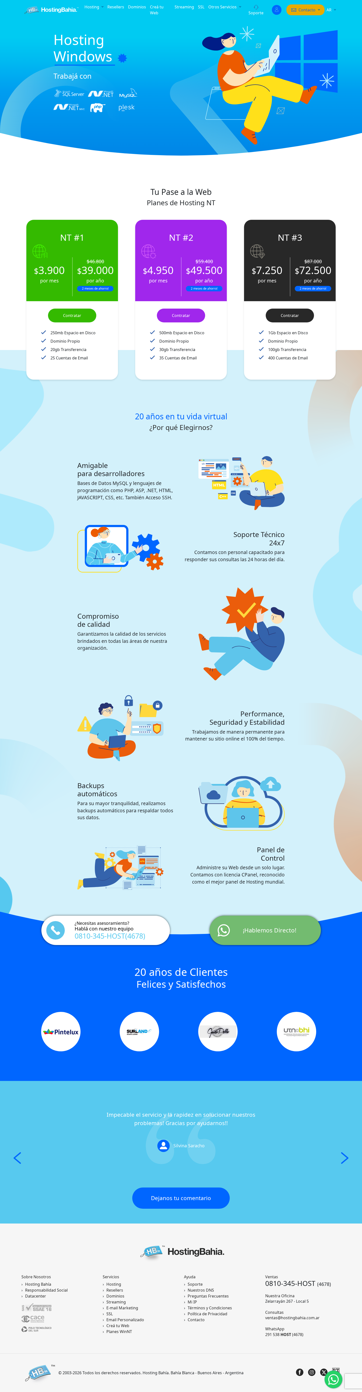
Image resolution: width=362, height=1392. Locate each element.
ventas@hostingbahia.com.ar (292, 1317)
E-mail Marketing (122, 1308)
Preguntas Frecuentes (208, 1296)
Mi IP (192, 1302)
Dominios (137, 7)
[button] (305, 9)
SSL (201, 7)
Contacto (196, 1319)
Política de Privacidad (207, 1314)
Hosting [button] (92, 7)
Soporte (255, 13)
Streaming (184, 7)
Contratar (72, 315)
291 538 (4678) (284, 1334)
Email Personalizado (125, 1319)
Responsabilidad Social (46, 1290)
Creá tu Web (157, 10)
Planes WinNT (119, 1331)
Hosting (113, 1284)
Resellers (115, 7)
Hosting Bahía (38, 1284)
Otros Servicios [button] (223, 7)
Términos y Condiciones (210, 1308)
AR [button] (329, 10)
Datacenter (35, 1296)
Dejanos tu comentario (181, 1198)
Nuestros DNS (201, 1290)
